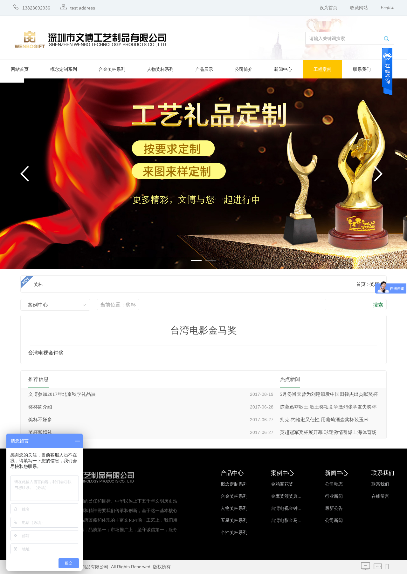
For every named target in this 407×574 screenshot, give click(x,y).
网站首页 (20, 69)
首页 (361, 284)
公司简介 (243, 69)
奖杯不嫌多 (40, 419)
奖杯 (374, 284)
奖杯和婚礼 (40, 432)
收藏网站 (359, 7)
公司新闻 (334, 520)
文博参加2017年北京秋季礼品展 (62, 394)
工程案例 (322, 69)
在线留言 (380, 496)
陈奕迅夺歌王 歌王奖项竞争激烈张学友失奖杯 (328, 406)
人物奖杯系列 (160, 69)
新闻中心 (283, 69)
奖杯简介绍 (40, 406)
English (387, 7)
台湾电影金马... (286, 520)
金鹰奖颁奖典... (286, 496)
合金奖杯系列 (112, 69)
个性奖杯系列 (234, 532)
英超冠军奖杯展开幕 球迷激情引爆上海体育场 (328, 432)
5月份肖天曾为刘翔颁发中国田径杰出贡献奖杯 (329, 394)
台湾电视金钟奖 (46, 352)
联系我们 (362, 69)
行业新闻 (334, 496)
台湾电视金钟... (286, 508)
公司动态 (334, 484)
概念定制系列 (63, 69)
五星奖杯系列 (234, 520)
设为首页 (328, 7)
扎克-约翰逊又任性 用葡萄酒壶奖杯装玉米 (324, 419)
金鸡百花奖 (282, 484)
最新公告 (334, 508)
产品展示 (204, 69)
